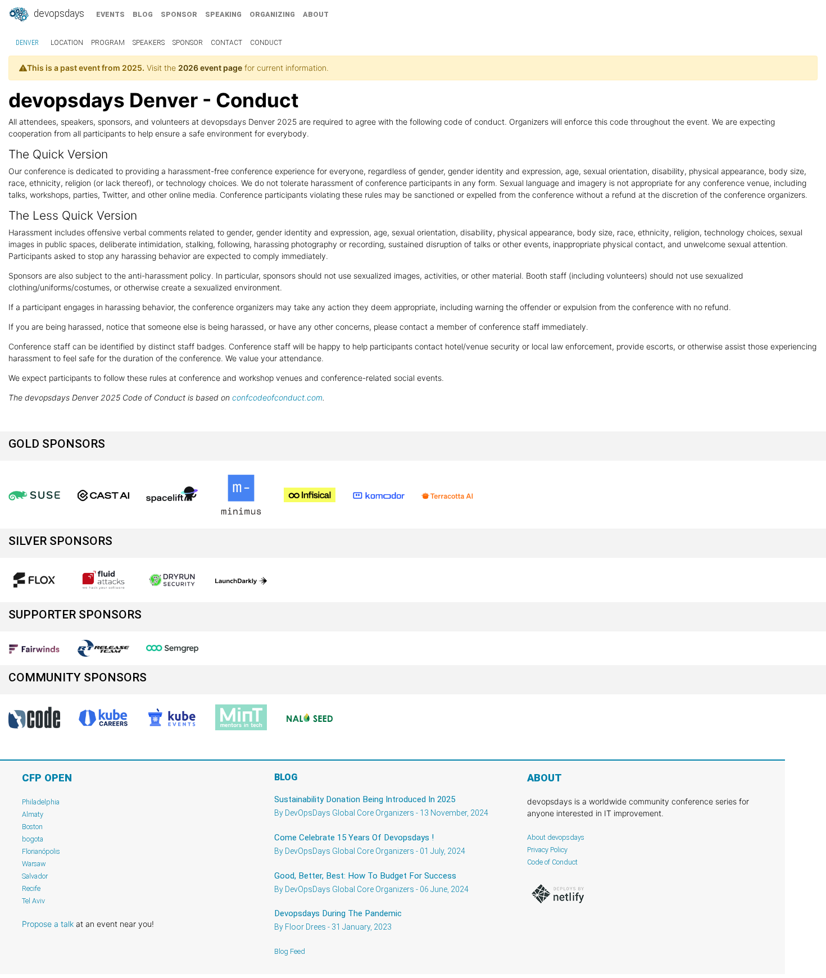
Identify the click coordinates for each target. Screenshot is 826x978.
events (110, 14)
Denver (27, 43)
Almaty (32, 814)
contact (226, 43)
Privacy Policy (547, 849)
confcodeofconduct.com (277, 397)
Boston (32, 826)
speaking (223, 14)
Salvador (35, 876)
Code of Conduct (552, 862)
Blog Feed (289, 951)
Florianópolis (41, 851)
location (67, 43)
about (316, 14)
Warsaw (34, 863)
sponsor (179, 14)
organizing (272, 14)
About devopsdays (555, 837)
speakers (149, 43)
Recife (31, 888)
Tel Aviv (33, 901)
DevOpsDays (57, 13)
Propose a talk (48, 924)
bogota (32, 839)
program (108, 43)
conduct (266, 43)
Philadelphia (41, 802)
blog (143, 14)
